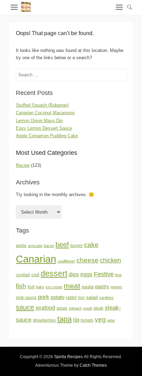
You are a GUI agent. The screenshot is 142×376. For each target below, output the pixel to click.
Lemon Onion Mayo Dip (39, 120)
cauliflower (66, 261)
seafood (45, 308)
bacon (49, 246)
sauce (25, 307)
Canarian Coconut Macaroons (45, 112)
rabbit (71, 297)
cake (91, 244)
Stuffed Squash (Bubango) (42, 105)
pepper (116, 287)
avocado (35, 246)
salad (92, 297)
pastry (102, 286)
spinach (75, 308)
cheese (88, 260)
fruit (31, 286)
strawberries (44, 320)
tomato (87, 320)
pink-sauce (26, 297)
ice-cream (53, 287)
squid (87, 308)
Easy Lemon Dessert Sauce (44, 128)
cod (35, 274)
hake (40, 287)
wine (111, 320)
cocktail (23, 274)
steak (98, 308)
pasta (88, 286)
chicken (110, 260)
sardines (106, 298)
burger (76, 245)
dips (74, 274)
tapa (64, 319)
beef (62, 244)
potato (57, 297)
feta (118, 275)
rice (81, 297)
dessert (54, 273)
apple (21, 245)
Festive (104, 274)
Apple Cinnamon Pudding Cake (47, 135)
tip (76, 319)
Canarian (36, 259)
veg (100, 319)
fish (21, 286)
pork (43, 296)
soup (62, 308)
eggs (86, 274)
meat (72, 286)
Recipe (23, 165)
